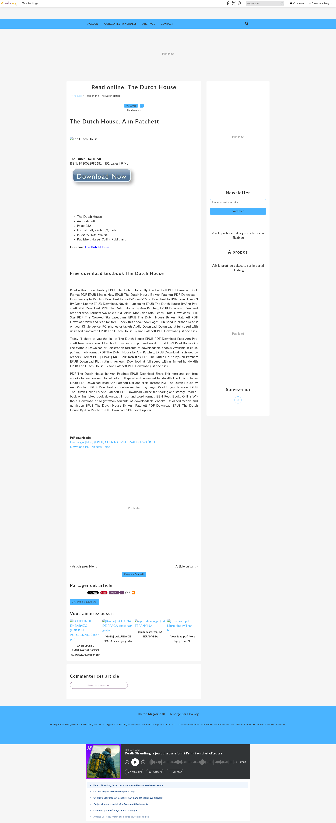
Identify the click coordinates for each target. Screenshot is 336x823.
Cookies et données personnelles (248, 724)
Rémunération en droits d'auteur (198, 724)
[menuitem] (93, 24)
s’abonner (137, 772)
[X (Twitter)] (233, 3)
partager (157, 772)
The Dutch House (97, 247)
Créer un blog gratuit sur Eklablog (111, 724)
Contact (167, 24)
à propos (177, 772)
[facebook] (228, 3)
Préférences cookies (276, 724)
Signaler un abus (163, 724)
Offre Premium (223, 724)
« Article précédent (83, 566)
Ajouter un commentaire (99, 685)
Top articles (135, 724)
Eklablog (193, 714)
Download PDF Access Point (90, 447)
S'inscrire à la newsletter (84, 602)
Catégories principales (120, 24)
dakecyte (240, 233)
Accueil (93, 24)
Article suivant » (187, 566)
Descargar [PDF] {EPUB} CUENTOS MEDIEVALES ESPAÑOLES (114, 442)
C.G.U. (177, 724)
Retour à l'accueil (134, 574)
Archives (148, 24)
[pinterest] (239, 3)
